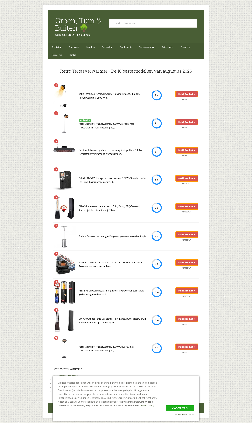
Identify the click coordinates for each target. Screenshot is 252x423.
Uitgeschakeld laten (184, 414)
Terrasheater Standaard (65, 376)
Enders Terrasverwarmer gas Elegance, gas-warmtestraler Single (112, 236)
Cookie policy (147, 405)
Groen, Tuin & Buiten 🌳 (78, 24)
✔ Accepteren (180, 408)
